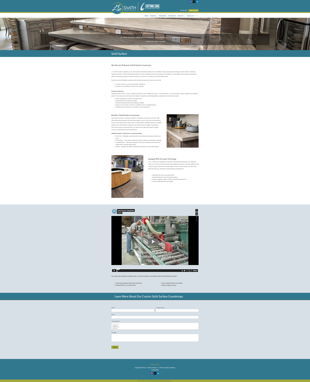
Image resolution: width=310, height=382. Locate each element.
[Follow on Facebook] (191, 1)
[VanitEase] (155, 328)
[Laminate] (155, 325)
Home (146, 16)
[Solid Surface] (155, 326)
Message (113, 332)
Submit (115, 347)
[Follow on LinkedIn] (197, 1)
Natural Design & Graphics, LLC (165, 380)
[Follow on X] (194, 1)
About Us (180, 16)
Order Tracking (193, 10)
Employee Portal (155, 364)
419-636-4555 (183, 10)
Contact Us (190, 16)
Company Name (160, 307)
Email (113, 314)
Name (113, 307)
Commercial (172, 16)
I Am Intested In (115, 321)
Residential (162, 16)
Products (153, 16)
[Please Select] (155, 324)
